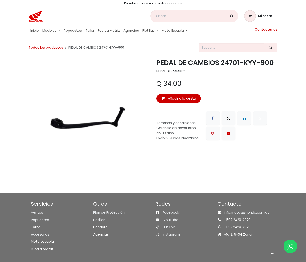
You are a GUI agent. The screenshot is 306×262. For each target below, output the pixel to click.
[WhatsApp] (260, 118)
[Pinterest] (213, 133)
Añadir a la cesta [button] (181, 98)
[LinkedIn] (244, 118)
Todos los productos (46, 47)
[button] (272, 253)
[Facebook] (213, 118)
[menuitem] (35, 30)
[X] (228, 118)
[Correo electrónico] (228, 133)
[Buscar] (231, 16)
